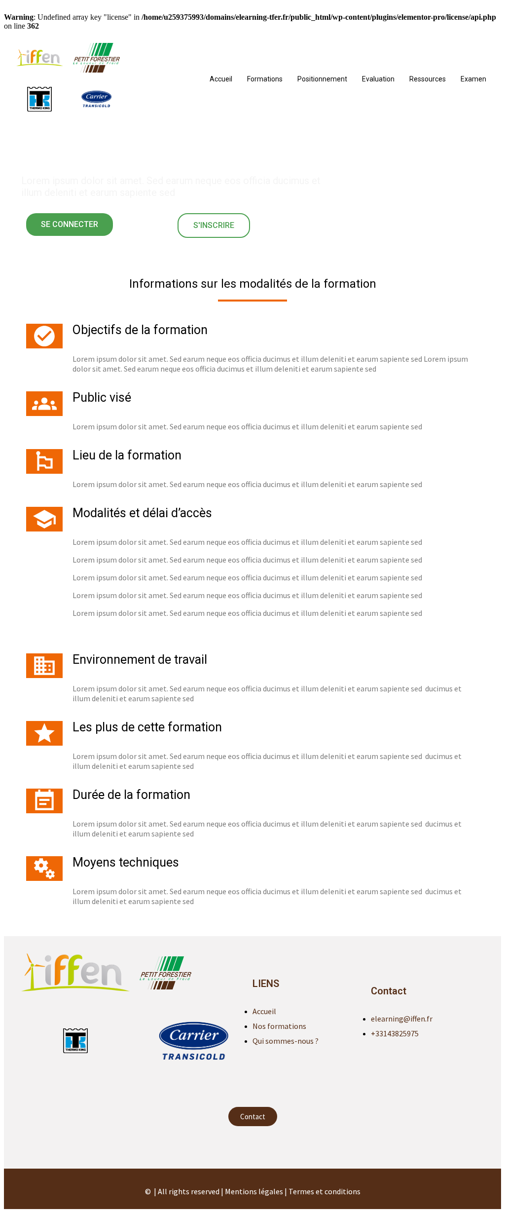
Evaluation (378, 79)
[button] (69, 224)
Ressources (427, 79)
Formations (265, 79)
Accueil (221, 79)
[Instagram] (272, 1146)
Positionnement (322, 79)
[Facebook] (252, 1146)
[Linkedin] (233, 1146)
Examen (473, 79)
